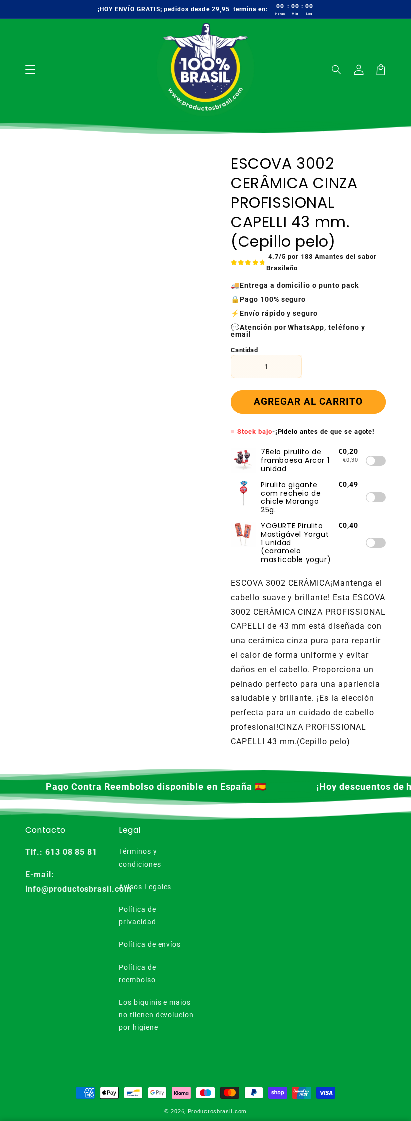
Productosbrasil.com (217, 1111)
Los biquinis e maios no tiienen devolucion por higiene (156, 1014)
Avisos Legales (145, 887)
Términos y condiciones (140, 857)
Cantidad (244, 350)
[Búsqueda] (337, 70)
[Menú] (30, 70)
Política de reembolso (137, 973)
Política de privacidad (137, 915)
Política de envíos (150, 944)
